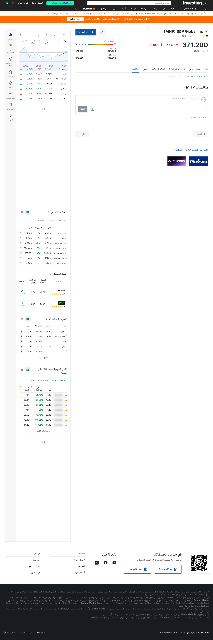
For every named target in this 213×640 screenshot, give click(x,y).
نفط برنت (63, 84)
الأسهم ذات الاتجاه (58, 319)
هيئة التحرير (35, 572)
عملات (64, 34)
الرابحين (51, 220)
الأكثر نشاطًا (62, 220)
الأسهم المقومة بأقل (54, 13)
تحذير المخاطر (10, 632)
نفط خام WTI (61, 79)
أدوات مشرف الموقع (76, 572)
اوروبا (98, 13)
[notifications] (13, 2)
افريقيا (65, 13)
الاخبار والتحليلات (176, 68)
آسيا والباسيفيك (76, 13)
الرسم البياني (195, 68)
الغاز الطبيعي (62, 99)
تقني (145, 68)
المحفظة (81, 566)
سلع (47, 34)
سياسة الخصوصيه (26, 632)
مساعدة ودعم (34, 566)
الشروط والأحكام (42, 632)
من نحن (37, 553)
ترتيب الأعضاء (176, 76)
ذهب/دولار (63, 69)
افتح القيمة (82, 44)
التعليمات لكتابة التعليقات (199, 117)
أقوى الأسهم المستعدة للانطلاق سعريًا (52, 370)
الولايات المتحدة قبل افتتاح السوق (143, 13)
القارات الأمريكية (108, 13)
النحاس (64, 89)
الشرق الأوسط (89, 13)
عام (206, 68)
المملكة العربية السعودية (176, 13)
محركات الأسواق (59, 212)
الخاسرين (41, 220)
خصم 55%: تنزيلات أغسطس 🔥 (60, 3)
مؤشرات (55, 34)
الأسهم (203, 13)
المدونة (82, 553)
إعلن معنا (36, 559)
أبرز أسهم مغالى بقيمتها (39, 380)
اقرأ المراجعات (22, 291)
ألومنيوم (64, 94)
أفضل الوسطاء (60, 273)
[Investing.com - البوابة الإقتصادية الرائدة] (195, 3)
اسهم (40, 34)
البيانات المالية (158, 68)
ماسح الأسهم (104, 8)
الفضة (65, 74)
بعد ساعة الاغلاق (122, 13)
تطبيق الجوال (79, 559)
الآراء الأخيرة (188, 76)
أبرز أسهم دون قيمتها (59, 380)
